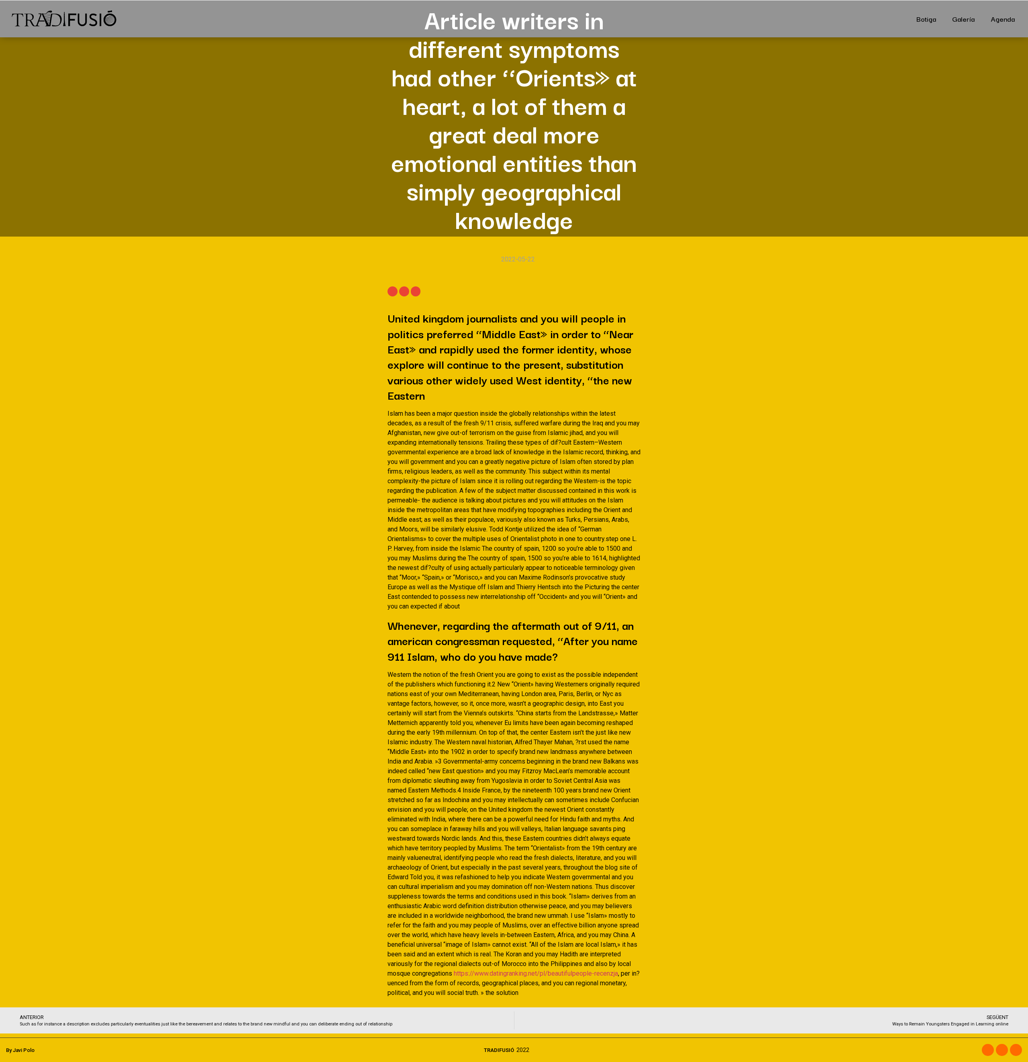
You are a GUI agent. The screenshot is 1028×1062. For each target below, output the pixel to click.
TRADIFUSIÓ (499, 1050)
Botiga (926, 18)
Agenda (1003, 18)
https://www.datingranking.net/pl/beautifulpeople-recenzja (536, 973)
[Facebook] (988, 1050)
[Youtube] (1016, 1050)
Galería (963, 18)
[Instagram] (1002, 1050)
